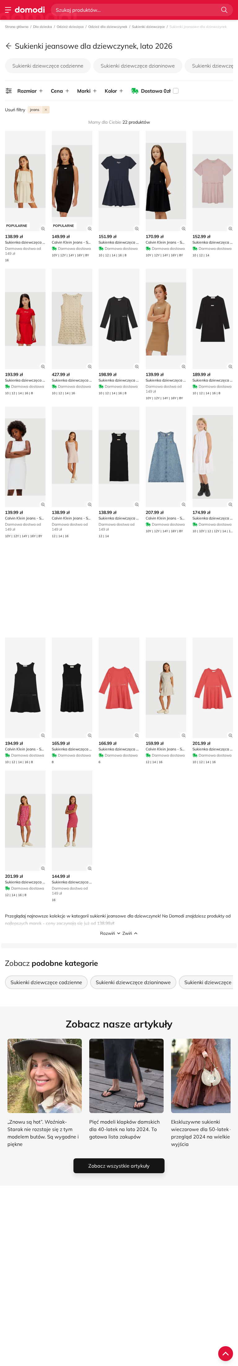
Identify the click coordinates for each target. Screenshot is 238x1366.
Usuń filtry (15, 109)
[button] (119, 933)
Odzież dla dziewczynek (107, 27)
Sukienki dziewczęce (148, 27)
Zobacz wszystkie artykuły (119, 1166)
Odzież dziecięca (70, 27)
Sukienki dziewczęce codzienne (47, 66)
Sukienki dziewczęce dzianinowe (138, 66)
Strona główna (17, 27)
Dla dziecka (42, 27)
